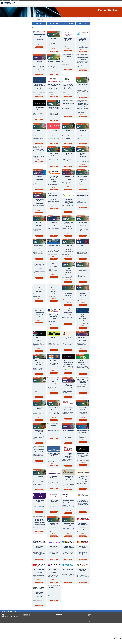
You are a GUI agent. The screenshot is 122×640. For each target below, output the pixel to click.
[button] (39, 23)
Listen (89, 616)
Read (89, 615)
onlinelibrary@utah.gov (28, 619)
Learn (89, 619)
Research (89, 620)
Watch (89, 621)
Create (89, 617)
